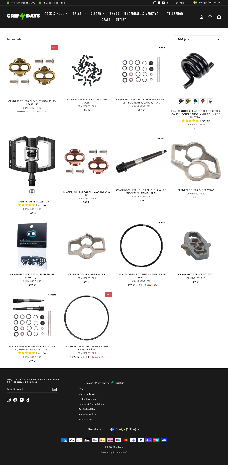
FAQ (81, 388)
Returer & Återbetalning (92, 404)
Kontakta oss (85, 419)
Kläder (96, 14)
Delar (78, 14)
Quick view (32, 92)
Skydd (115, 14)
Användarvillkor (87, 409)
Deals (106, 20)
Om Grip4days (87, 394)
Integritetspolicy (87, 414)
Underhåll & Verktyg (142, 14)
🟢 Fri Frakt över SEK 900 (21, 2)
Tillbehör (175, 14)
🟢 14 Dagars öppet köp (52, 2)
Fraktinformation (88, 399)
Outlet (121, 20)
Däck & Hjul (55, 14)
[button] (191, 121)
